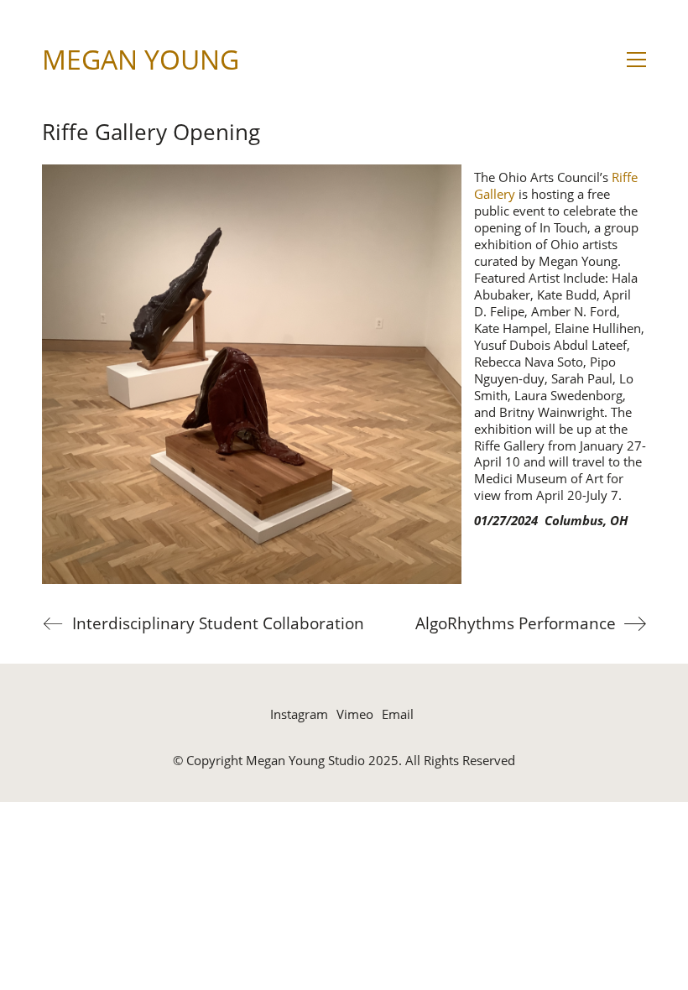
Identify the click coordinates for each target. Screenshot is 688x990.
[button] (636, 59)
